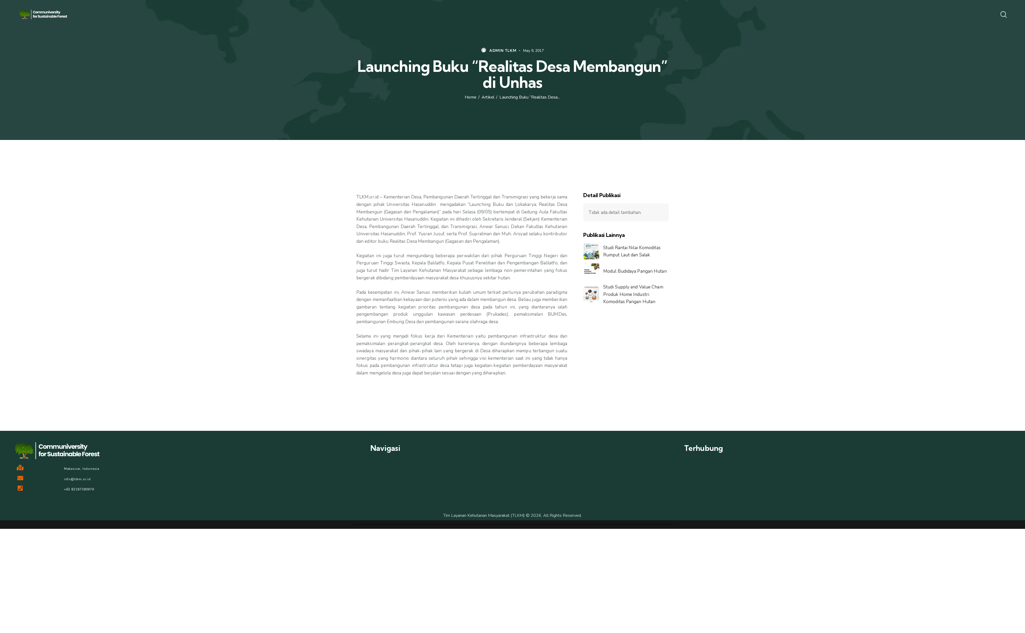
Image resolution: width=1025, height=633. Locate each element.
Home (470, 97)
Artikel (488, 97)
